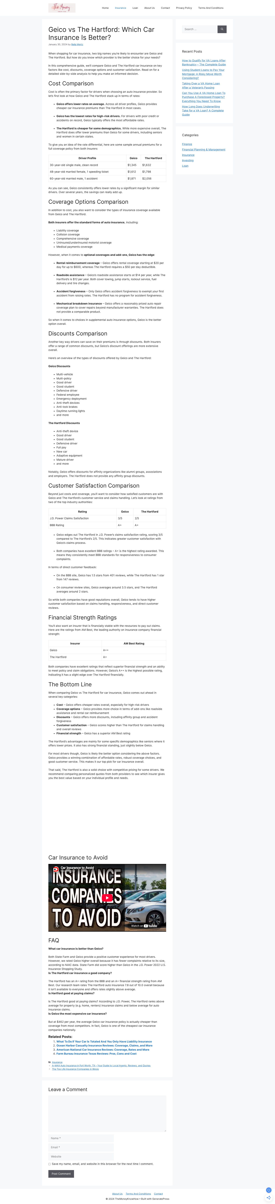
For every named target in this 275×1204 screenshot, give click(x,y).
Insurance (120, 7)
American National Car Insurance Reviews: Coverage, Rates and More (102, 1049)
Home (105, 7)
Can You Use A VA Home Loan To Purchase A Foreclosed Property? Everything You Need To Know (203, 97)
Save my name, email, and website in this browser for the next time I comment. (102, 1163)
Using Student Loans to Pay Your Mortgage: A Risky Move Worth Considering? (203, 74)
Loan (135, 7)
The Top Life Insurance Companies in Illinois (75, 1069)
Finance (187, 144)
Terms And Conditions (210, 7)
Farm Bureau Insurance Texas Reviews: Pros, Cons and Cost (96, 1053)
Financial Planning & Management (203, 149)
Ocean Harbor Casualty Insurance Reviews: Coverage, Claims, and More (104, 1045)
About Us (149, 7)
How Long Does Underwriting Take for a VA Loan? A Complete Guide (203, 110)
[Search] (222, 29)
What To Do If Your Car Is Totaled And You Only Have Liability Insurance (104, 1041)
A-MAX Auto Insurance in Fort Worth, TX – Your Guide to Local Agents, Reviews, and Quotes (101, 1065)
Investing (188, 160)
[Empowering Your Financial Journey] (61, 7)
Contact (165, 7)
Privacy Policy (184, 7)
